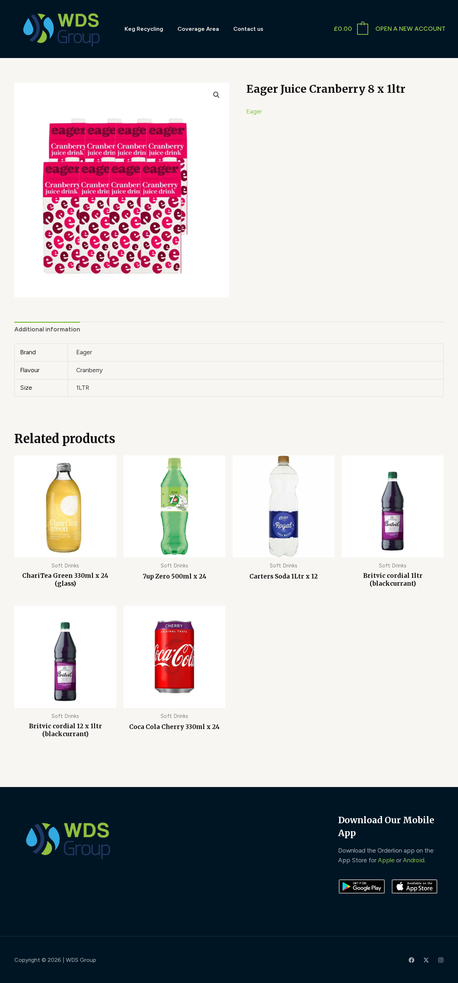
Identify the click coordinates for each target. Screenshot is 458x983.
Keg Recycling (144, 28)
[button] (216, 94)
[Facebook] (411, 960)
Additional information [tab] (47, 329)
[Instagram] (441, 960)
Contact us (248, 28)
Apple (386, 860)
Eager (254, 111)
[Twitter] (426, 960)
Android (413, 860)
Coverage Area (198, 28)
